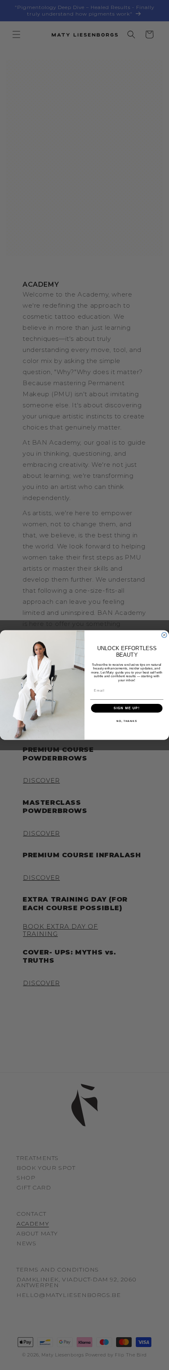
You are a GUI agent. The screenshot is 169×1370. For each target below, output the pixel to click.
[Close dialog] (164, 635)
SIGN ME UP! (127, 708)
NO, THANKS (126, 720)
